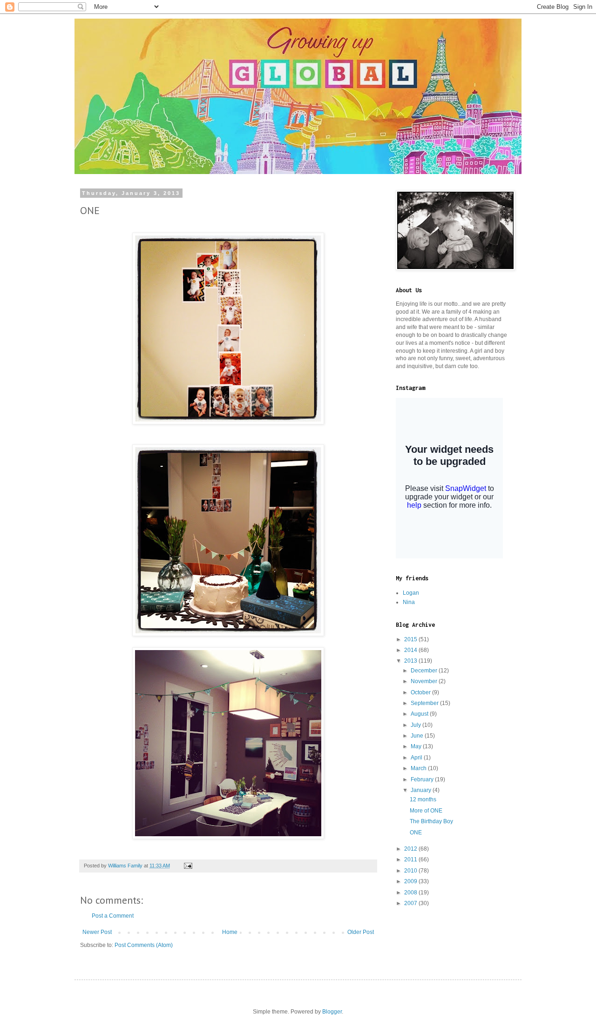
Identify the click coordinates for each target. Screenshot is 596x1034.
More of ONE (426, 810)
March (419, 768)
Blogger (332, 1011)
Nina (409, 602)
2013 (411, 661)
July (416, 725)
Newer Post (97, 932)
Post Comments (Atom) (144, 945)
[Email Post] (188, 865)
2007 (411, 903)
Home (229, 932)
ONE (416, 832)
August (420, 714)
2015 (411, 639)
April (417, 757)
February (423, 779)
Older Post (360, 932)
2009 (411, 881)
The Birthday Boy (431, 821)
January (422, 790)
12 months (423, 799)
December (425, 670)
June (418, 735)
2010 (411, 870)
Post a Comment (113, 916)
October (421, 692)
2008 (411, 892)
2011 (411, 859)
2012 (411, 849)
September (425, 703)
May (417, 746)
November (425, 681)
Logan (411, 593)
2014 (411, 650)
